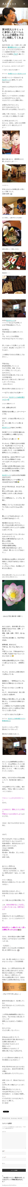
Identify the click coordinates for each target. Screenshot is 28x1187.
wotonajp (15, 1118)
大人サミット (9, 3)
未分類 (20, 1118)
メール (4, 1157)
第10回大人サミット (14, 47)
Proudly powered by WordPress (9, 1185)
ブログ (15, 54)
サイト (3, 1163)
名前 (3, 1151)
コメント (4, 1131)
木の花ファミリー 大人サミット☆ (17, 73)
